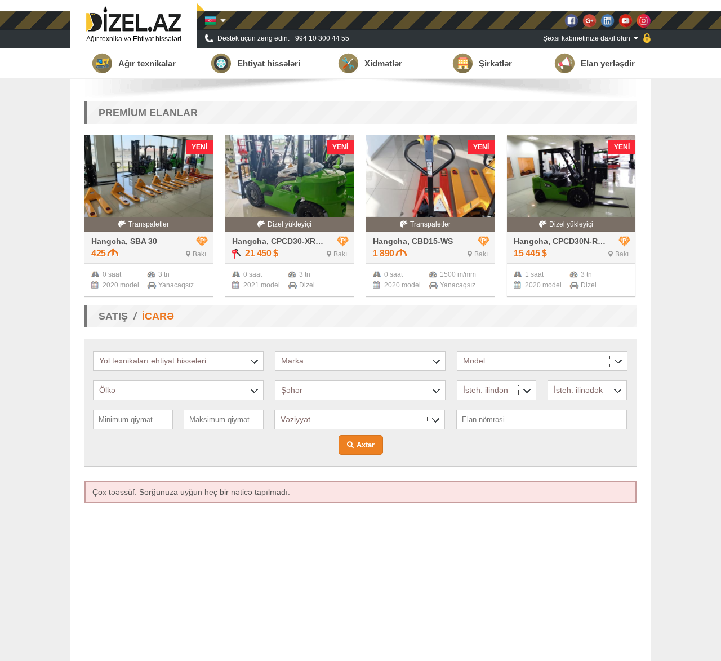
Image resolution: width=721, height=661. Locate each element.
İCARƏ (158, 316)
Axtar (366, 445)
